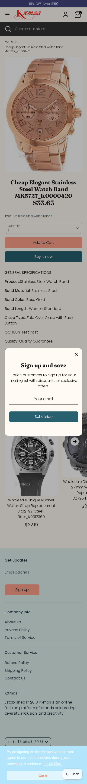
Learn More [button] (53, 764)
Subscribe (44, 416)
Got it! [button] (43, 776)
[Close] (76, 354)
